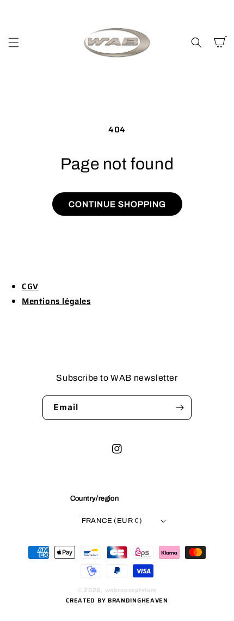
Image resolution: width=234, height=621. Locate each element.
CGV (30, 286)
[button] (14, 42)
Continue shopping (117, 204)
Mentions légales (56, 301)
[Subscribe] (180, 408)
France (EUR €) (112, 521)
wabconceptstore (131, 590)
